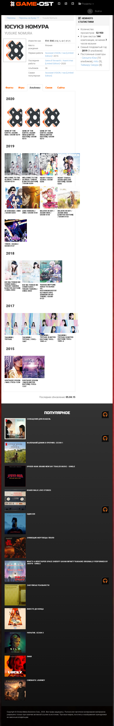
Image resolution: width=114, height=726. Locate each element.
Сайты (61, 87)
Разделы (86, 3)
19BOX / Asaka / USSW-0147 (12, 245)
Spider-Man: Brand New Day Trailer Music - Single (51, 466)
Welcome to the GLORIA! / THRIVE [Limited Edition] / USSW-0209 (30, 181)
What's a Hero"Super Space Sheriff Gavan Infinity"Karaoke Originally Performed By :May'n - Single (67, 562)
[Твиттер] (59, 4)
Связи (48, 87)
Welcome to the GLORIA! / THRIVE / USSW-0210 (12, 180)
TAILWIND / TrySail (9, 338)
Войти (98, 11)
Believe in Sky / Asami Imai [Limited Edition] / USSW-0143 (65, 214)
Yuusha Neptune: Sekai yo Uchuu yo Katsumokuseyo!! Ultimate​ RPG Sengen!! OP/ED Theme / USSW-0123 (48, 292)
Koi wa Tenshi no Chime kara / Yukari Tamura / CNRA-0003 (30, 288)
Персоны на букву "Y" (29, 18)
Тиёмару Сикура (90, 65)
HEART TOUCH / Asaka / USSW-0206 (46, 180)
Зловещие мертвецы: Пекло (40, 538)
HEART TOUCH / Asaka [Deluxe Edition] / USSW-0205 (65, 181)
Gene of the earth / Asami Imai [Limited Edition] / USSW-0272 (29, 135)
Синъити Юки (89, 57)
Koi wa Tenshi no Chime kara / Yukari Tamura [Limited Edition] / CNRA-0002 (12, 286)
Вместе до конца (35, 609)
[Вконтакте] (72, 4)
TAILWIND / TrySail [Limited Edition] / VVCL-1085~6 (65, 338)
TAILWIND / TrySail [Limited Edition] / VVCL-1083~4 (48, 338)
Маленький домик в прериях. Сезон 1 (45, 443)
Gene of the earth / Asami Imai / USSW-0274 (12, 133)
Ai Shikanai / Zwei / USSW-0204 (13, 212)
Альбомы (35, 87)
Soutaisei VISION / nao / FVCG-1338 (12, 381)
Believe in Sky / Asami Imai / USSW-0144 (47, 213)
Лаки (29, 656)
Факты (9, 87)
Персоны (11, 18)
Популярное (57, 413)
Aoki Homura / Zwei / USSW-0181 (30, 212)
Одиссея (31, 514)
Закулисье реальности (38, 585)
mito (96, 61)
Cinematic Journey (36, 680)
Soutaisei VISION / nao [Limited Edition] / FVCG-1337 (30, 383)
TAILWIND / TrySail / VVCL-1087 (29, 339)
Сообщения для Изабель (38, 419)
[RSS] (65, 4)
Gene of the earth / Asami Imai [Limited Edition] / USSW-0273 (47, 135)
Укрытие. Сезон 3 (35, 633)
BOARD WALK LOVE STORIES (39, 490)
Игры (21, 87)
